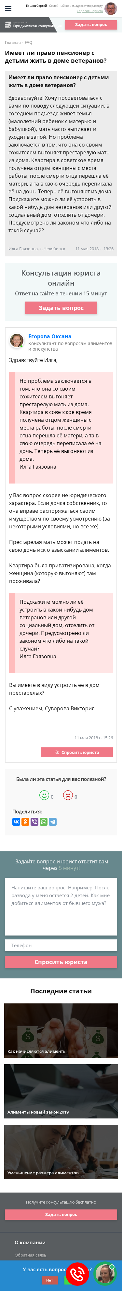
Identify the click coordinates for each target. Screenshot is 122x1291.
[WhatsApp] (43, 822)
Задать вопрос (91, 24)
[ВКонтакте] (16, 822)
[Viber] (34, 822)
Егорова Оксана (50, 336)
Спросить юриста (90, 11)
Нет (49, 1280)
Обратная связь (31, 1255)
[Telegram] (53, 822)
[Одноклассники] (25, 822)
